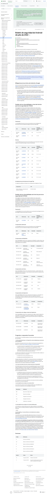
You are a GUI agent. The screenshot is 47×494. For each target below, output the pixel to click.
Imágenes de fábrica (16, 484)
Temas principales (24, 5)
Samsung (36, 429)
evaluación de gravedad (36, 65)
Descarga (14, 481)
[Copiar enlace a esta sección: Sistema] (20, 140)
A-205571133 (24, 167)
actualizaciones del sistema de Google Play (22, 118)
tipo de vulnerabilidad (28, 112)
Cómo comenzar (10, 5)
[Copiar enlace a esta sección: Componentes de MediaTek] (28, 238)
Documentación (4, 3)
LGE (27, 429)
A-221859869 (24, 177)
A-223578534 (24, 160)
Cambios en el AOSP (23, 17)
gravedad (34, 112)
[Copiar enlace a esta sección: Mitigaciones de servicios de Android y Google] (41, 83)
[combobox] (27, 1)
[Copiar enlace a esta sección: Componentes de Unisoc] (27, 269)
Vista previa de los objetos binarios (18, 482)
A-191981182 (23, 157)
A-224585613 (24, 132)
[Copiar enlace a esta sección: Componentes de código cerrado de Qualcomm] (37, 312)
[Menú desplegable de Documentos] (13, 1)
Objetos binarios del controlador (18, 485)
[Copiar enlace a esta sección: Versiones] (21, 433)
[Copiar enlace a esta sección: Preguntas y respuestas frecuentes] (35, 335)
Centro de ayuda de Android (40, 478)
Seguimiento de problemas (40, 485)
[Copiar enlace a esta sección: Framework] (21, 121)
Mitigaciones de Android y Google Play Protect (29, 70)
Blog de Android (27, 481)
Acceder (44, 1)
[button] (5, 15)
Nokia (33, 429)
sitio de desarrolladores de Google (21, 418)
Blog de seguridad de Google (29, 482)
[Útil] (42, 29)
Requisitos (14, 479)
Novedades (3, 5)
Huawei (25, 429)
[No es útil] (43, 29)
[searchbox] (6, 9)
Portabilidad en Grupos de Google (30, 487)
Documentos (10, 1)
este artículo (35, 361)
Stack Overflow (38, 484)
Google (22, 429)
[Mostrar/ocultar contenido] (21, 37)
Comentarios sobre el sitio (18, 492)
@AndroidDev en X (27, 479)
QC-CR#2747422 (26, 308)
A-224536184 (24, 154)
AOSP (16, 29)
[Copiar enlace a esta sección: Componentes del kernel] (27, 224)
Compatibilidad (32, 5)
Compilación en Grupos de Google (27, 486)
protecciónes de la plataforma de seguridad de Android (30, 72)
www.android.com (38, 481)
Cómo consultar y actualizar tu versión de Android (26, 55)
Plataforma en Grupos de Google (29, 484)
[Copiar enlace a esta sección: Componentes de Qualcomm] (29, 293)
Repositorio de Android (16, 478)
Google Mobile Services (39, 482)
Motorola (30, 429)
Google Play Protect (34, 86)
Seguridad (17, 5)
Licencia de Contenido (17, 471)
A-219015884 (24, 220)
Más (16, 1)
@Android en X (27, 478)
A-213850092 (24, 135)
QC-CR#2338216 (26, 309)
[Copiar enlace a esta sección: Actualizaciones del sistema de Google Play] (35, 181)
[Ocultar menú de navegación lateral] (11, 492)
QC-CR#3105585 (26, 304)
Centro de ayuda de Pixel (39, 479)
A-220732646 (24, 170)
